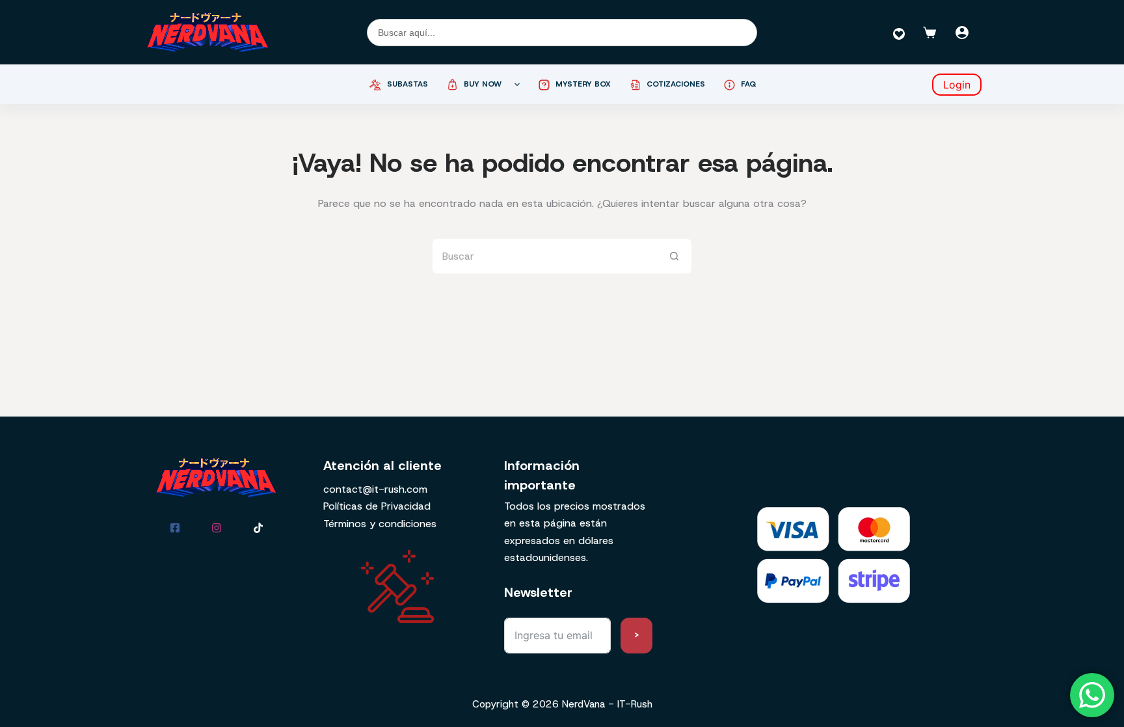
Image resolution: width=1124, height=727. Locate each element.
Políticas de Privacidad (377, 506)
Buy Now (483, 84)
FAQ (748, 84)
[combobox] (545, 256)
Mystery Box (583, 84)
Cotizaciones (676, 84)
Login (956, 84)
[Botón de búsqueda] (674, 256)
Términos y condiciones (379, 523)
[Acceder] (962, 32)
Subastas (407, 84)
